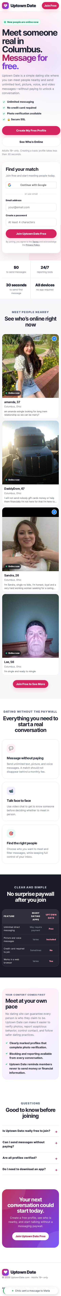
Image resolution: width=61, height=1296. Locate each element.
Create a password (16, 215)
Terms (35, 241)
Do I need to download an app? (24, 1169)
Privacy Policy (33, 245)
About (5, 1288)
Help (31, 1288)
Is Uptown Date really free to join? (26, 1130)
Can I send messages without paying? (24, 1144)
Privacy (41, 1288)
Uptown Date (23, 5)
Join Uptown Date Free (31, 233)
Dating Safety (18, 1288)
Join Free (50, 5)
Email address (14, 200)
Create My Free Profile (31, 130)
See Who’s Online (31, 142)
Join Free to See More (30, 684)
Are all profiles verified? (20, 1157)
